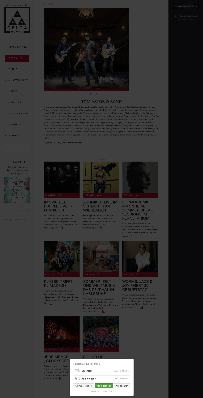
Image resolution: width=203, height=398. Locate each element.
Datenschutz (107, 391)
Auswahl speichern (83, 386)
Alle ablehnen (122, 386)
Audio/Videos (88, 379)
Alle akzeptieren (104, 386)
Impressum (95, 391)
